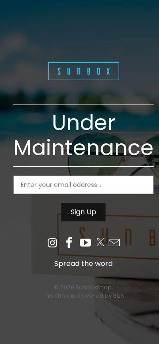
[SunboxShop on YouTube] (86, 243)
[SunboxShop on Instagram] (52, 243)
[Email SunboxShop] (114, 243)
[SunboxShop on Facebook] (69, 243)
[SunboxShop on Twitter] (100, 243)
